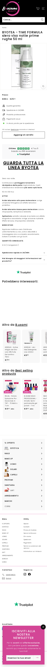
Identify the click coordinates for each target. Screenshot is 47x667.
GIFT (3, 552)
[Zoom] (43, 86)
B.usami (21, 325)
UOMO (4, 536)
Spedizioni (27, 540)
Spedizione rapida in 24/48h (15, 252)
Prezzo (5, 95)
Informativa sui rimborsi (33, 551)
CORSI (4, 562)
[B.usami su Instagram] (25, 574)
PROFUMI (5, 546)
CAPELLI (5, 543)
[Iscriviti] (37, 658)
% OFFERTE (6, 524)
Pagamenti (27, 543)
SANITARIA (6, 549)
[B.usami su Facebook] (29, 574)
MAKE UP (5, 533)
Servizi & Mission (30, 533)
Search (26, 524)
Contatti (27, 527)
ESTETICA (5, 527)
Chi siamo (27, 536)
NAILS (4, 530)
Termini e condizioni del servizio (32, 547)
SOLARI (4, 540)
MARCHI (5, 559)
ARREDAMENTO (7, 555)
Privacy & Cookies (30, 530)
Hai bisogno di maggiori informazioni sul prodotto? (21, 259)
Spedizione (15, 129)
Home (4, 28)
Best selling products (17, 372)
